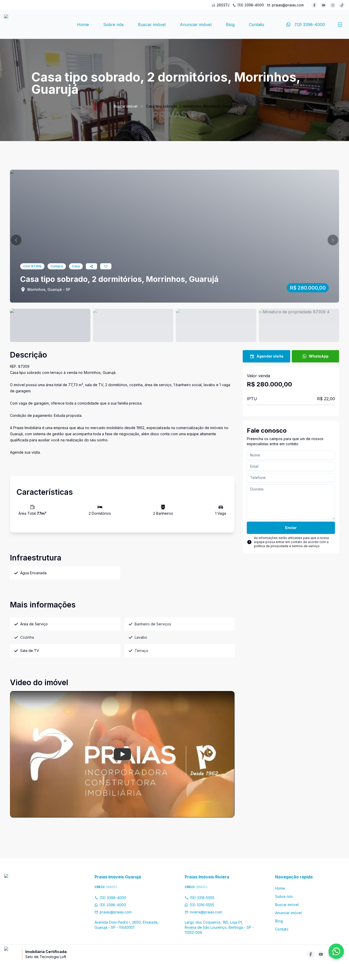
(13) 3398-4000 (250, 5)
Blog (230, 24)
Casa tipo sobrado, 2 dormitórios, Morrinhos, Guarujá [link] (190, 106)
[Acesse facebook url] (314, 5)
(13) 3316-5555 (202, 898)
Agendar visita (270, 356)
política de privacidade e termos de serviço (287, 546)
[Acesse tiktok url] (342, 5)
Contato (256, 24)
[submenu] (340, 24)
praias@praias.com (288, 5)
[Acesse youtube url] (323, 5)
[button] (16, 240)
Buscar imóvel (152, 24)
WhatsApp (319, 356)
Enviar (291, 527)
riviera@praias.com (206, 912)
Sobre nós (113, 24)
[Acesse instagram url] (333, 5)
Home (83, 24)
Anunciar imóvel (196, 24)
